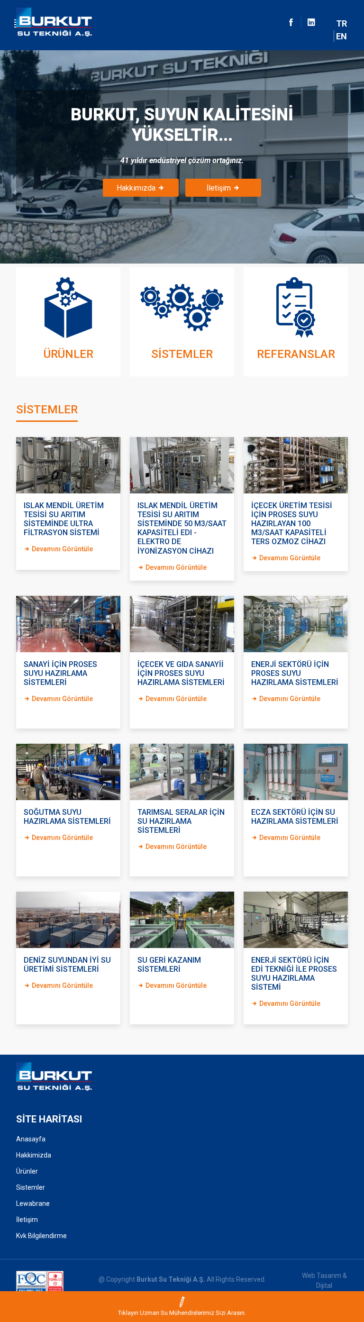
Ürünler (27, 1171)
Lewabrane (33, 1203)
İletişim (220, 187)
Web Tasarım (321, 1275)
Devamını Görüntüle (61, 549)
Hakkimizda (33, 1155)
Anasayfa (31, 1139)
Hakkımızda (137, 187)
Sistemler (30, 1187)
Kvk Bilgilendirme (41, 1236)
